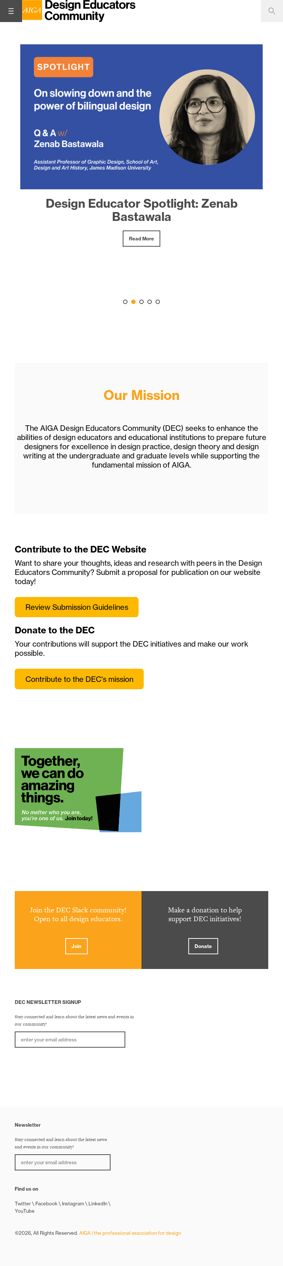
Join (76, 946)
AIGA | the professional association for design (130, 1233)
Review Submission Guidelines (76, 607)
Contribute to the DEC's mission (79, 679)
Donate (203, 946)
